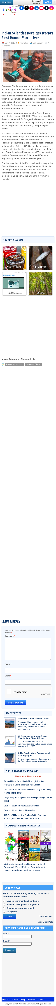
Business (8, 867)
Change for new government (20, 908)
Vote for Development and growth (23, 904)
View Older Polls (45, 922)
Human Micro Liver (14, 364)
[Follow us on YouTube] (41, 8)
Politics (26, 867)
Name (8, 664)
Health (7, 870)
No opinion (12, 911)
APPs (48, 2)
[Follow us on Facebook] (21, 8)
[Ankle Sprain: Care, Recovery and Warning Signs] (10, 758)
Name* (6, 934)
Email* (6, 941)
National (41, 864)
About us (5, 1000)
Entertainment (38, 867)
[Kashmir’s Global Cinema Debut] (10, 723)
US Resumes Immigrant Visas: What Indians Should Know (32, 737)
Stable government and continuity (23, 901)
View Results (45, 916)
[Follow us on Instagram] (51, 8)
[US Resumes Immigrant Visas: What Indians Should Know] (10, 741)
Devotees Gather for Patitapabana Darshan (21, 805)
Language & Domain (36, 2)
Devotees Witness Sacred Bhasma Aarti (20, 810)
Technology (16, 105)
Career (15, 1000)
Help (23, 1000)
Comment (10, 636)
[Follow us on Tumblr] (46, 8)
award (9, 113)
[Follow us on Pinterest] (31, 8)
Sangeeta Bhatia (33, 364)
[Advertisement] (27, 205)
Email (8, 676)
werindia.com (15, 864)
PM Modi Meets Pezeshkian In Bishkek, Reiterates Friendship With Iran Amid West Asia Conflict (24, 783)
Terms (40, 1000)
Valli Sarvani (38, 43)
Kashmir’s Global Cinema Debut (33, 718)
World (18, 867)
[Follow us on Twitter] (26, 8)
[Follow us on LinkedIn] (36, 8)
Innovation (24, 43)
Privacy (31, 1000)
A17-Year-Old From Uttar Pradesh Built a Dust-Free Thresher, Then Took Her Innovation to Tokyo (25, 816)
